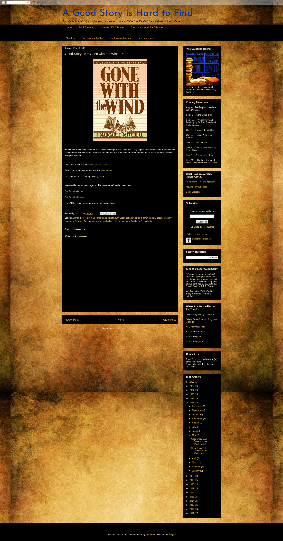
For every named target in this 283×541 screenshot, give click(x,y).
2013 (192, 505)
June (194, 431)
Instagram (198, 341)
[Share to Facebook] (111, 213)
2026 (192, 382)
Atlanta (75, 218)
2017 (192, 488)
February (196, 466)
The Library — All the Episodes (147, 27)
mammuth (150, 534)
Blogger (172, 534)
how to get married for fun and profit (97, 218)
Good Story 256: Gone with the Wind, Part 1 (199, 450)
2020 (192, 476)
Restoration (89, 221)
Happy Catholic (205, 314)
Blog (201, 336)
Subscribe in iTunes (201, 239)
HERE (103, 176)
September (197, 418)
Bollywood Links (146, 38)
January (196, 471)
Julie (202, 327)
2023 (192, 394)
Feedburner (106, 170)
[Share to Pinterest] (114, 213)
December (197, 406)
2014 (192, 501)
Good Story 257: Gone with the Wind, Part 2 (199, 441)
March (195, 462)
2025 (192, 386)
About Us (70, 38)
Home (69, 27)
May (194, 435)
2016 (192, 492)
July (194, 427)
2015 (192, 497)
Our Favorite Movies (120, 38)
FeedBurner (208, 227)
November (197, 410)
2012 (192, 509)
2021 (192, 402)
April (194, 458)
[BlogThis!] (105, 213)
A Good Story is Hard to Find (127, 13)
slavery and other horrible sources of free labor (118, 221)
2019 (192, 480)
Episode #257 (101, 164)
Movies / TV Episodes (113, 27)
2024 (192, 390)
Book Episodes (86, 27)
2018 (192, 484)
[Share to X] (108, 213)
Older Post (169, 319)
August (195, 422)
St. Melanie (146, 221)
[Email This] (102, 213)
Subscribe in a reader (197, 234)
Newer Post (71, 319)
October (196, 414)
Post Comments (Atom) (127, 328)
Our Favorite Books (92, 38)
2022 (192, 398)
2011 (192, 513)
